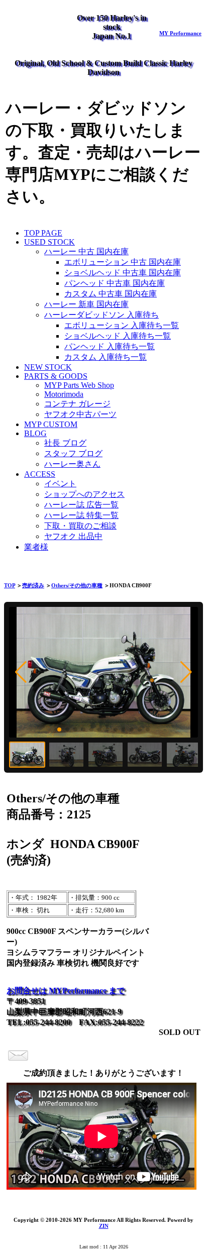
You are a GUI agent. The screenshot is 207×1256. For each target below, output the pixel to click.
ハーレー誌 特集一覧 (81, 515)
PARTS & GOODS (55, 376)
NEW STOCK (48, 367)
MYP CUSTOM (50, 424)
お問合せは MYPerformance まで (66, 990)
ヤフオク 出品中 (73, 536)
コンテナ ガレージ (77, 403)
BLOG (35, 433)
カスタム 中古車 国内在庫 (110, 293)
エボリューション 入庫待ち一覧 (121, 325)
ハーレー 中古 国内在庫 (86, 251)
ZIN (104, 1226)
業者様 (36, 547)
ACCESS (39, 474)
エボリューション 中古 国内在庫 (122, 262)
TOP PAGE (43, 233)
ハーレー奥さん (72, 464)
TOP (9, 585)
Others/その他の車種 (76, 585)
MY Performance (180, 33)
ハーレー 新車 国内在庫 (86, 304)
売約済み (33, 585)
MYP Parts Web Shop (79, 385)
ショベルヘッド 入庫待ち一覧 (117, 336)
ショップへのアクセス (84, 494)
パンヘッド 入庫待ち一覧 (109, 346)
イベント (60, 483)
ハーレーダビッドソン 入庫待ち (101, 314)
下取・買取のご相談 (80, 525)
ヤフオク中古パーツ (80, 414)
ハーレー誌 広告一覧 (81, 504)
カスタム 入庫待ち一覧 (105, 357)
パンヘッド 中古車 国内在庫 (114, 283)
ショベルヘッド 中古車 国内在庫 (122, 272)
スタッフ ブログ (73, 453)
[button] (21, 672)
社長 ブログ (65, 443)
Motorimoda (63, 394)
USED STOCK (49, 242)
